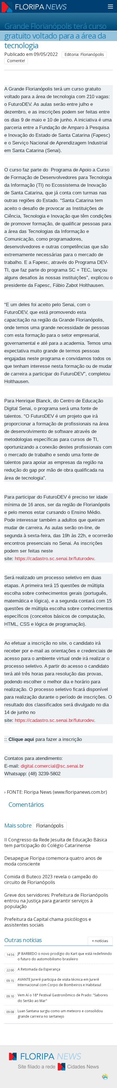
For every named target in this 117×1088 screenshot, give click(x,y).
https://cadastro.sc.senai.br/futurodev (54, 558)
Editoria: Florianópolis (84, 54)
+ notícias (100, 940)
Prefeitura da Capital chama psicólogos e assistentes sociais (47, 922)
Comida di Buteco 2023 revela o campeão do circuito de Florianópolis (51, 879)
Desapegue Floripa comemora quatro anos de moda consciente (53, 861)
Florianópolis (49, 825)
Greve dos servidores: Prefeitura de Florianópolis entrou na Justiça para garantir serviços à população (56, 901)
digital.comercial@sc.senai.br (52, 766)
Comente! (16, 60)
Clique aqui (21, 739)
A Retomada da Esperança (39, 969)
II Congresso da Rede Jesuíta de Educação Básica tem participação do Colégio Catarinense (55, 842)
